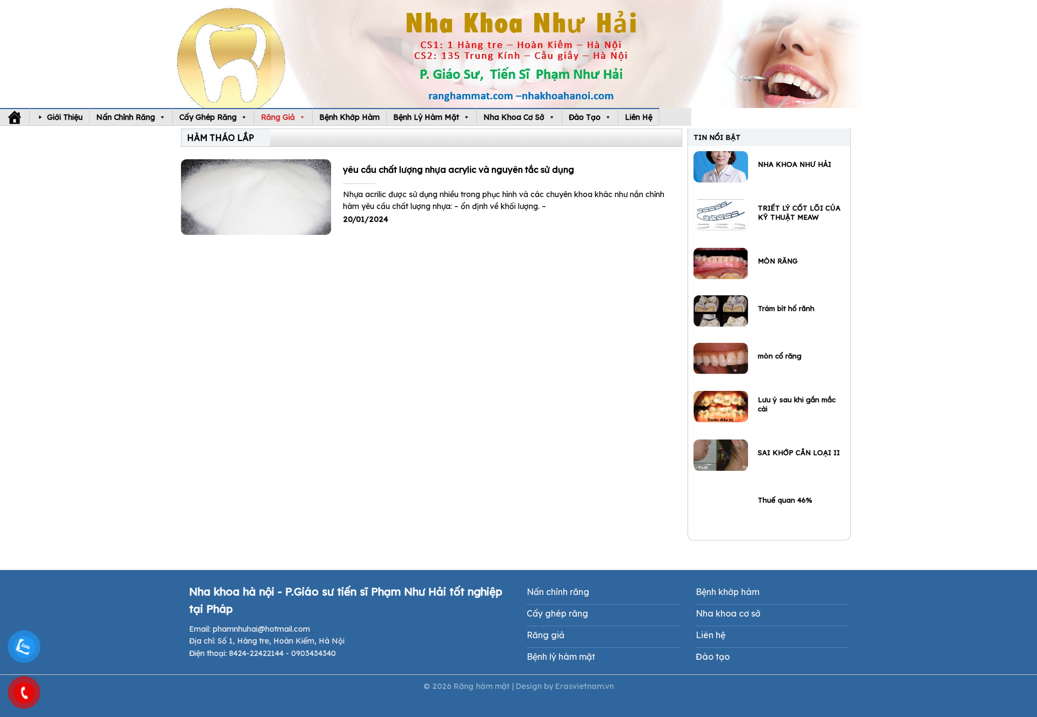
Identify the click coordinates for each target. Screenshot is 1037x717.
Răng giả (278, 117)
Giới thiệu (65, 117)
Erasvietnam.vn (584, 686)
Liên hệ (638, 117)
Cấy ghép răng (208, 117)
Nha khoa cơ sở (513, 117)
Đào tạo (585, 117)
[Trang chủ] (14, 117)
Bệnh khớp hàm (349, 117)
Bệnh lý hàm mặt (426, 117)
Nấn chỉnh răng (125, 117)
